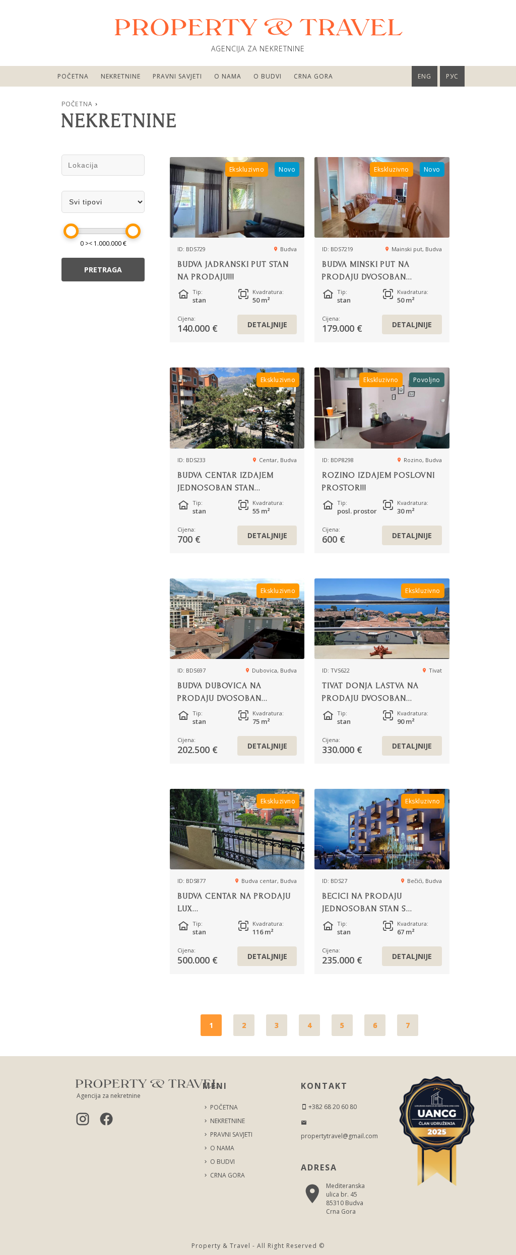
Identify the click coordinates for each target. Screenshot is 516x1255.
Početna (73, 76)
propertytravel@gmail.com (339, 1136)
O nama (227, 76)
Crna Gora (313, 76)
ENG (424, 76)
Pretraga (103, 269)
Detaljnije (267, 324)
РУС (452, 76)
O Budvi (267, 76)
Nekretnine (121, 76)
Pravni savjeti (177, 76)
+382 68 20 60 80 (332, 1106)
